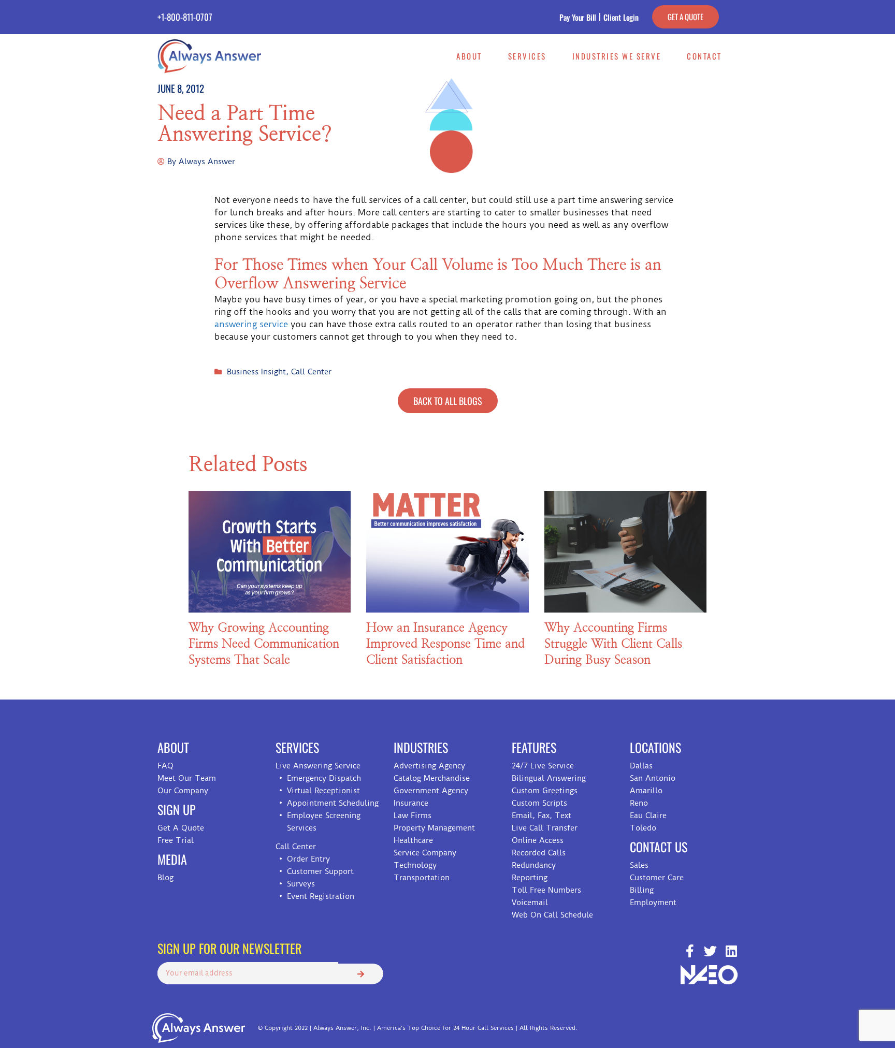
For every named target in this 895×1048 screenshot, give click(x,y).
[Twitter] (710, 950)
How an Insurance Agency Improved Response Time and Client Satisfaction (445, 644)
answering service (251, 324)
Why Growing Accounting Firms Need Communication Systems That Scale (264, 644)
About (469, 56)
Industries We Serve (616, 56)
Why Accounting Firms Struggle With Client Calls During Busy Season (613, 644)
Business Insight (256, 371)
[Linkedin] (731, 950)
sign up (176, 809)
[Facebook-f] (689, 950)
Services (527, 56)
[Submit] (360, 974)
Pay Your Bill (577, 17)
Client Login (621, 17)
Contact (704, 56)
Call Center (311, 371)
